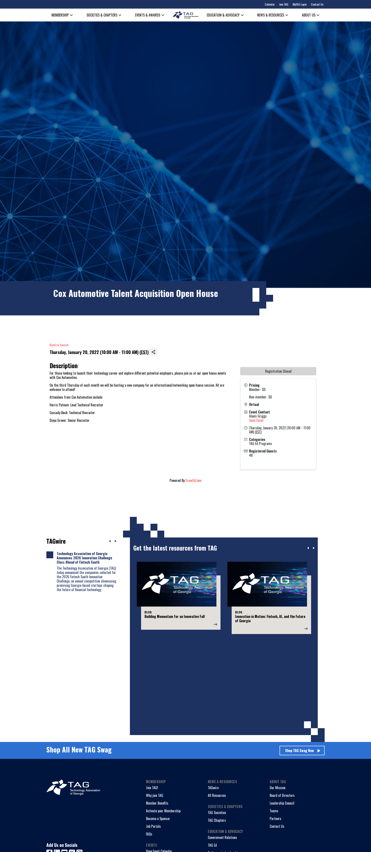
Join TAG (283, 4)
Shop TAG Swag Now (299, 750)
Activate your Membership (163, 810)
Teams (274, 810)
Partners (275, 818)
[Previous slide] (308, 548)
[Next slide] (313, 548)
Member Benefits (157, 803)
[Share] (153, 352)
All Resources (217, 795)
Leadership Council (282, 803)
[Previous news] (110, 541)
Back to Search (59, 345)
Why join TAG (154, 795)
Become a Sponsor (158, 818)
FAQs (149, 834)
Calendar (270, 4)
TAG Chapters (217, 820)
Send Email (256, 420)
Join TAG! (152, 787)
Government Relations (222, 837)
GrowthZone (193, 480)
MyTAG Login (300, 4)
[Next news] (115, 541)
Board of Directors (282, 795)
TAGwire (213, 787)
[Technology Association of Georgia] (185, 15)
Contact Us (317, 4)
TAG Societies (217, 812)
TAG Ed (212, 845)
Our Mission (277, 787)
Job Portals (153, 826)
